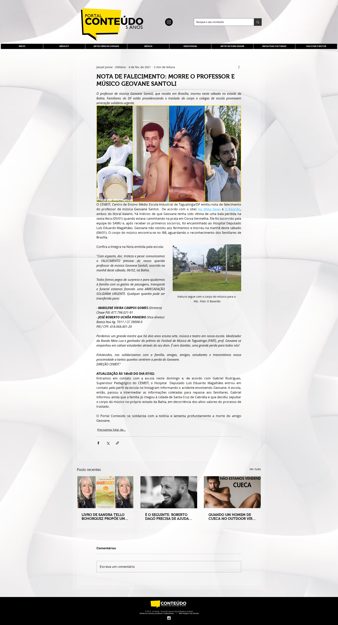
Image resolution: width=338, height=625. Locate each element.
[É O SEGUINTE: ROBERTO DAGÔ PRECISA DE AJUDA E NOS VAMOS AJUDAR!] (168, 492)
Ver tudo (255, 469)
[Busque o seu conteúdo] (258, 22)
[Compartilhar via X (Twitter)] (108, 443)
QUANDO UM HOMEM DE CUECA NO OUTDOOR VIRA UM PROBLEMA (232, 517)
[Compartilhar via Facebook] (98, 443)
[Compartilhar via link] (117, 443)
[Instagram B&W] (169, 618)
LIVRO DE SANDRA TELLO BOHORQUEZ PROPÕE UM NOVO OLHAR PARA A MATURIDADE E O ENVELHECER (103, 517)
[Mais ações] (238, 67)
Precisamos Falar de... (111, 430)
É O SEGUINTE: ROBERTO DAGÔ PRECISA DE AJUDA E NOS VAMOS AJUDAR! (168, 517)
